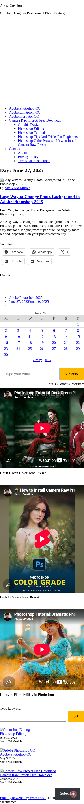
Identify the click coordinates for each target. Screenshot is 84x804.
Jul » (48, 360)
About (22, 153)
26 (42, 349)
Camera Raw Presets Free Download (35, 120)
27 (54, 349)
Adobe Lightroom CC (24, 112)
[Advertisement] (42, 61)
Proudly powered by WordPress (23, 798)
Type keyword (10, 708)
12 (42, 336)
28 (66, 349)
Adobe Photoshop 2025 (26, 297)
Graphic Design (29, 124)
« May (37, 360)
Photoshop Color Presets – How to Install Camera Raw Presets (47, 143)
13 (54, 336)
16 (6, 343)
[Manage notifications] (73, 794)
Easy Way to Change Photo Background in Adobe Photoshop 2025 (40, 199)
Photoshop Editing (31, 128)
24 (18, 349)
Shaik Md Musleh (17, 188)
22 (78, 343)
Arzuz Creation (11, 5)
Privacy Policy (28, 157)
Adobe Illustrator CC (24, 116)
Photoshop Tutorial (31, 132)
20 (54, 343)
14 (66, 336)
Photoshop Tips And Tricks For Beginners (48, 137)
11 (30, 336)
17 (18, 343)
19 (42, 343)
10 (18, 336)
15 (78, 336)
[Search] (76, 716)
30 (6, 355)
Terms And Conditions (34, 161)
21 (66, 343)
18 (30, 343)
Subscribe (72, 374)
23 (6, 349)
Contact (14, 149)
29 (78, 349)
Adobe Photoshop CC (24, 108)
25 (30, 349)
